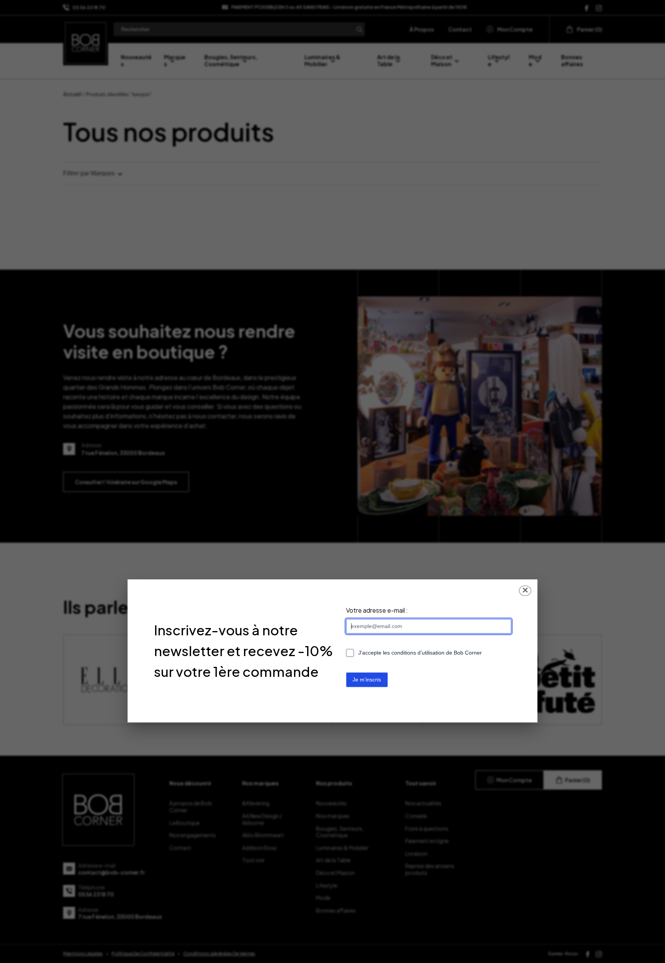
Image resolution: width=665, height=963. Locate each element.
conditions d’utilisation (417, 653)
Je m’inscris (367, 679)
